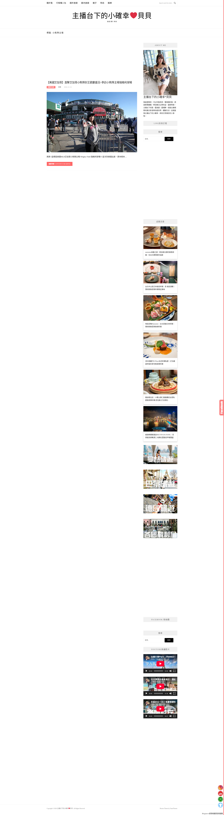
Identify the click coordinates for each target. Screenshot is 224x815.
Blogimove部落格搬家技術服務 (212, 813)
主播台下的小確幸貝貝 (112, 16)
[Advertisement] (92, 61)
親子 (95, 3)
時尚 (102, 3)
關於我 (50, 3)
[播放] (146, 671)
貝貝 (59, 87)
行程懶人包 (61, 3)
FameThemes (173, 808)
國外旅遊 (74, 3)
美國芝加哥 (51, 87)
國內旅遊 (85, 3)
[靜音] (170, 671)
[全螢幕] (174, 671)
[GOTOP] (220, 805)
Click (221, 407)
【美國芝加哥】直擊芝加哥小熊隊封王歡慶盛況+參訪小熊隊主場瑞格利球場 (89, 82)
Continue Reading (63, 164)
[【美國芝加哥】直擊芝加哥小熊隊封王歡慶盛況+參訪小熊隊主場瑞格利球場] (92, 122)
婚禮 (110, 3)
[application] (160, 663)
